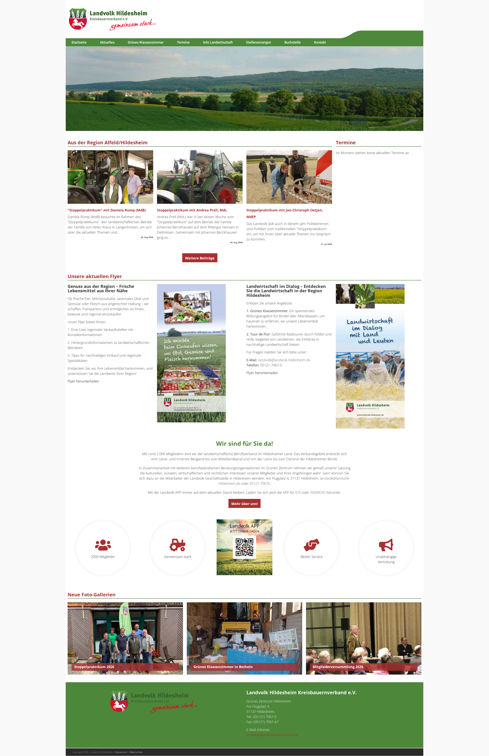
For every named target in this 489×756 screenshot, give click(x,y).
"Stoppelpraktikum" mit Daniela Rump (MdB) (107, 210)
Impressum (121, 752)
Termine (183, 42)
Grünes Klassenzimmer (146, 42)
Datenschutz (136, 752)
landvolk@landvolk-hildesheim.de (284, 360)
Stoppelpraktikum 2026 (94, 666)
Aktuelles (107, 42)
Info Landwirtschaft (218, 42)
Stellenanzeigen (258, 42)
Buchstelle (292, 42)
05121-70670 (260, 483)
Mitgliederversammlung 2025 (338, 666)
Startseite (79, 42)
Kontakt (320, 42)
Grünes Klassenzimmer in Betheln (223, 666)
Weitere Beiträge (200, 258)
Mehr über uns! (244, 503)
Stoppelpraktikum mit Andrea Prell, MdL (192, 210)
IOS (298, 492)
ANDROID (317, 492)
